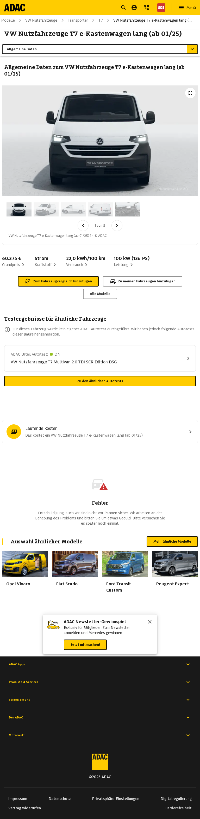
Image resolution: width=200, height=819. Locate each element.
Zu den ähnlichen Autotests (100, 381)
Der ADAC (16, 717)
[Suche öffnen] (123, 7)
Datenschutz (60, 798)
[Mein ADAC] (134, 7)
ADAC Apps (17, 664)
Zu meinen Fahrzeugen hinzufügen (147, 281)
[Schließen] (150, 622)
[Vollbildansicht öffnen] (190, 93)
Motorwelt (17, 735)
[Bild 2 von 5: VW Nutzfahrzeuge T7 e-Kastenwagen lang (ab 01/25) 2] (46, 209)
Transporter (78, 20)
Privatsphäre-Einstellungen (115, 798)
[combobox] (93, 8)
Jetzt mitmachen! (85, 644)
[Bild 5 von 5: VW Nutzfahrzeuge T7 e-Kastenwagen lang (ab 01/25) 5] (127, 209)
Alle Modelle (100, 293)
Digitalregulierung (176, 798)
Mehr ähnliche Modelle (172, 541)
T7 (100, 20)
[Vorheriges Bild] (83, 225)
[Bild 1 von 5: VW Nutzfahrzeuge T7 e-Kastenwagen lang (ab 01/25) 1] (19, 209)
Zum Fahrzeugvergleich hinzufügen (62, 281)
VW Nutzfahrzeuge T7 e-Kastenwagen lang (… (152, 20)
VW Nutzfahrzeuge (41, 20)
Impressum (17, 798)
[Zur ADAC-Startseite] (14, 7)
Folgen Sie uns (19, 700)
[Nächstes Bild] (116, 225)
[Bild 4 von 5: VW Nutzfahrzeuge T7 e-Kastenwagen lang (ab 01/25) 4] (100, 209)
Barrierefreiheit (178, 808)
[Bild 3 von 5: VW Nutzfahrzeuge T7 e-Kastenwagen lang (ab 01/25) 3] (73, 209)
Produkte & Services (23, 682)
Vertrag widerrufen (24, 808)
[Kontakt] (146, 7)
